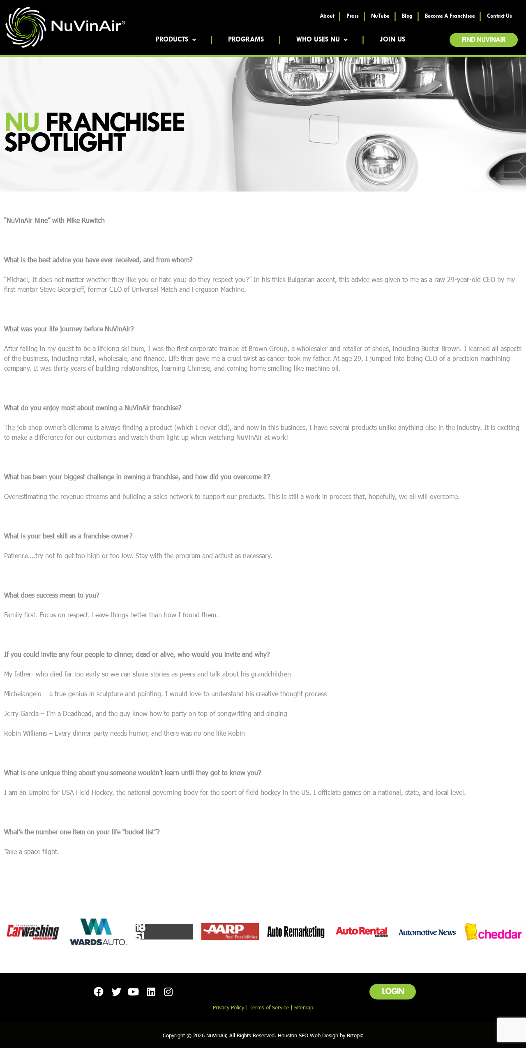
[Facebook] (98, 992)
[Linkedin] (151, 992)
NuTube (380, 16)
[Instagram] (168, 992)
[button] (484, 40)
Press (352, 16)
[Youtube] (133, 992)
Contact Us (499, 16)
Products (172, 40)
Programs (246, 40)
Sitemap (303, 1007)
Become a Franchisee (450, 16)
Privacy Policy (228, 1007)
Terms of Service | (271, 1007)
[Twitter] (116, 992)
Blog (407, 16)
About (327, 16)
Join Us (392, 40)
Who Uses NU (318, 40)
